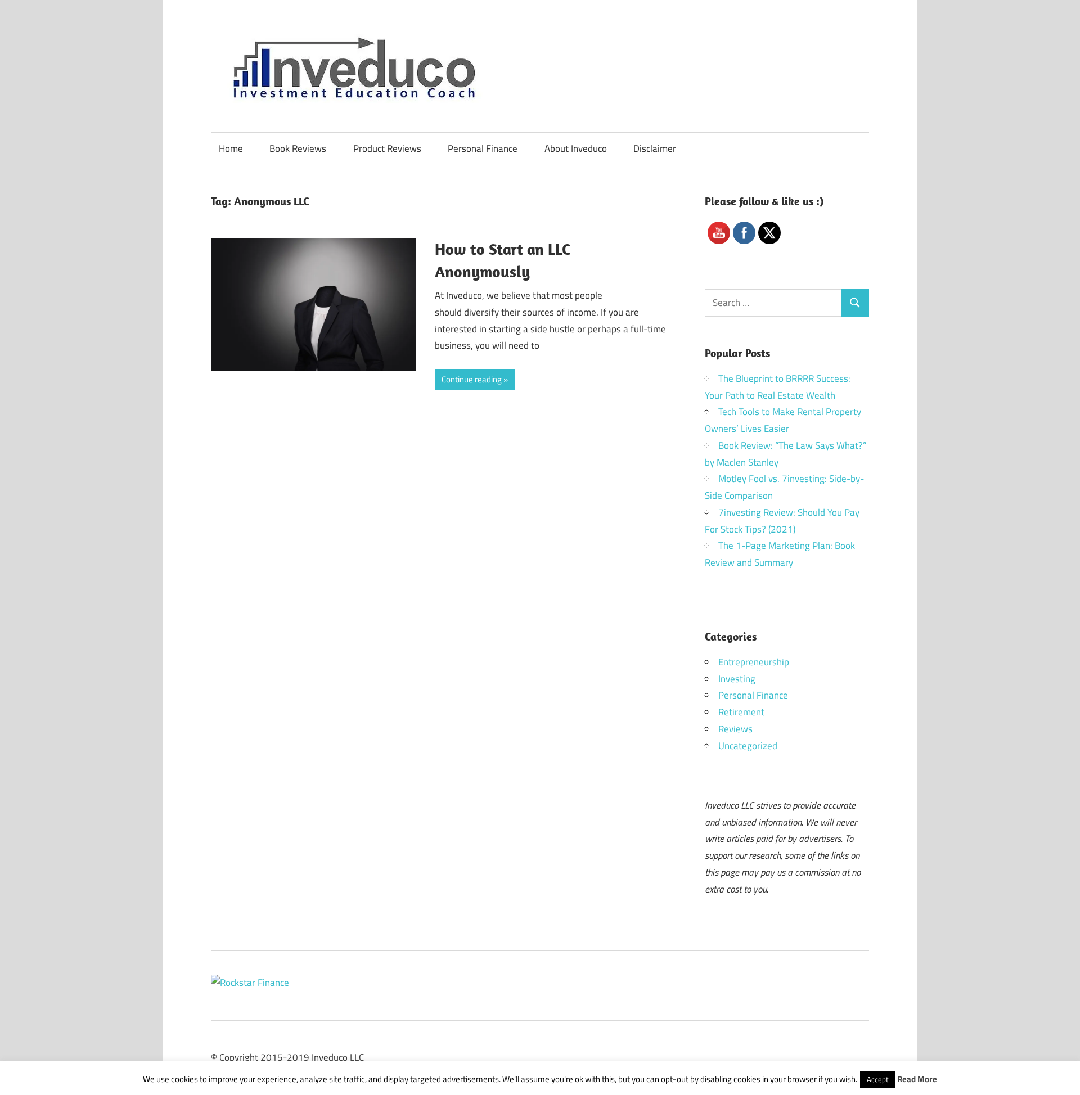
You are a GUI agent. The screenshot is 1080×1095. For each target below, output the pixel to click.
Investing (736, 679)
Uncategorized (747, 745)
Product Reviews (387, 148)
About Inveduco (575, 148)
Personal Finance (483, 148)
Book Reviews (297, 148)
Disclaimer (654, 148)
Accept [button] (878, 1079)
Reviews (735, 729)
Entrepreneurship (753, 662)
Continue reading (472, 379)
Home (231, 148)
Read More (917, 1079)
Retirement (741, 712)
